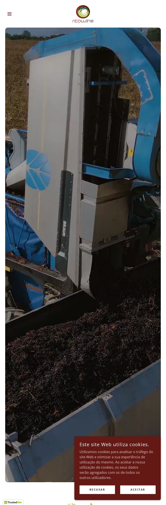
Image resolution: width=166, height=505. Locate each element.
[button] (17, 13)
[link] (83, 13)
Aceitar (138, 489)
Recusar (97, 489)
